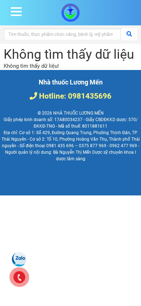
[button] (16, 11)
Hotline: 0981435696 (74, 96)
